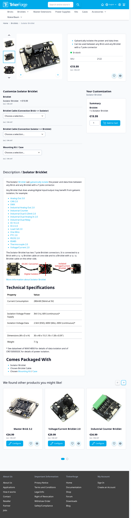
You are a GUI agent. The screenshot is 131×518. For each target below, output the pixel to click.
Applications (9, 487)
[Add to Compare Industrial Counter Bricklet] (120, 443)
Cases (85, 11)
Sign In (101, 482)
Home (69, 482)
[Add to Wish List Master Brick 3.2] (30, 443)
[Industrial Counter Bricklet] (106, 408)
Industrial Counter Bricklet (106, 428)
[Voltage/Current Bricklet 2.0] (64, 408)
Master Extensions (42, 11)
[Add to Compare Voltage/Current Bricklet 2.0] (78, 443)
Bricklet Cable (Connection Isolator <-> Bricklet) (27, 129)
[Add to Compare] (120, 75)
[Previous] (21, 75)
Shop (68, 492)
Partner (6, 505)
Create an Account (106, 487)
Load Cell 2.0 (16, 229)
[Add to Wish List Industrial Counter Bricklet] (114, 443)
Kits (76, 11)
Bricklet (22, 182)
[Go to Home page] (15, 4)
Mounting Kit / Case (13, 147)
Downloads (71, 501)
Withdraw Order (42, 501)
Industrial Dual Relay (20, 219)
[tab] (63, 459)
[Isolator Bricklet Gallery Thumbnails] (9, 56)
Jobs (5, 510)
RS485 (13, 241)
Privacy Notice (41, 482)
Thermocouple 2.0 (19, 244)
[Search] (78, 4)
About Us (7, 482)
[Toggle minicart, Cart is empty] (124, 5)
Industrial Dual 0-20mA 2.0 (23, 213)
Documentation (73, 487)
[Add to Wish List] (114, 75)
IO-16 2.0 (14, 222)
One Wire (14, 232)
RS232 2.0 (15, 238)
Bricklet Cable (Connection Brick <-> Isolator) (25, 110)
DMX (12, 204)
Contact (7, 496)
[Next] (57, 75)
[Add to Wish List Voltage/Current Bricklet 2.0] (72, 443)
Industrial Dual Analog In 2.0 (24, 216)
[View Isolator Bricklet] (9, 44)
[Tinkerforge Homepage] (102, 5)
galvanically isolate (39, 182)
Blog (68, 505)
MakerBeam (13, 17)
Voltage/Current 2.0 (19, 247)
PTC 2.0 (13, 235)
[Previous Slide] (117, 382)
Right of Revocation (44, 496)
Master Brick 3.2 (23, 428)
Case (35, 371)
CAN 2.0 (14, 201)
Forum (69, 496)
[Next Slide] (123, 382)
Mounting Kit (24, 371)
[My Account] (120, 5)
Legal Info (39, 492)
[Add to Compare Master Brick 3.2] (37, 443)
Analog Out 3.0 (17, 198)
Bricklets (21, 11)
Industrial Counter (19, 210)
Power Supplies (62, 11)
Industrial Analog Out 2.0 (22, 207)
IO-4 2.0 (14, 226)
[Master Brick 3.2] (23, 408)
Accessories (97, 11)
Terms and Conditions (45, 487)
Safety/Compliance (44, 505)
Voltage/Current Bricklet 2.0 (64, 428)
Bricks (10, 11)
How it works (9, 492)
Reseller (7, 501)
